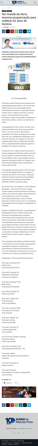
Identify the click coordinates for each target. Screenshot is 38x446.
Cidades (8, 8)
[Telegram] (29, 31)
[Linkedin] (21, 31)
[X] (8, 31)
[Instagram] (19, 433)
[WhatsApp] (16, 31)
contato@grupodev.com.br (24, 428)
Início (3, 8)
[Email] (25, 31)
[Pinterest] (12, 31)
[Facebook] (4, 31)
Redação (6, 27)
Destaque (9, 11)
